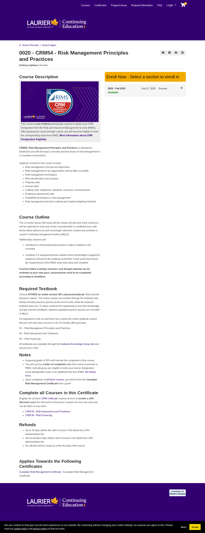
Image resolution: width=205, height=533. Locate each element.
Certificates (100, 5)
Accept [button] (195, 527)
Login (170, 5)
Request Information (142, 5)
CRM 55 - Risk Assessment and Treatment (47, 411)
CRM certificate (49, 398)
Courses (85, 5)
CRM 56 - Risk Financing (38, 415)
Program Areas (119, 5)
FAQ (159, 5)
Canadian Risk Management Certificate (40, 472)
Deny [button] (183, 527)
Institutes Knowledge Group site (77, 344)
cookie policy (21, 528)
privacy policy (40, 528)
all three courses (55, 379)
